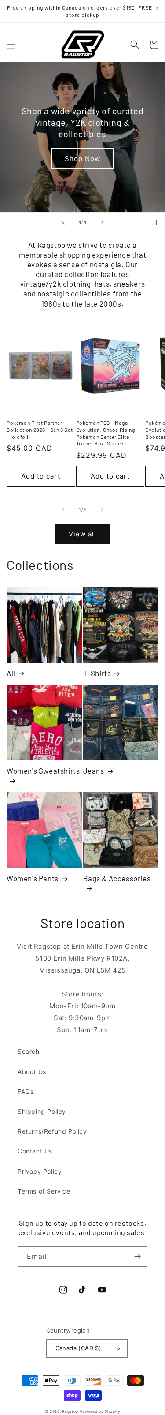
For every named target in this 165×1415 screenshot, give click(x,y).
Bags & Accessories (117, 878)
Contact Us (35, 1151)
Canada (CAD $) (78, 1347)
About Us (32, 1071)
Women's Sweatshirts (43, 770)
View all (82, 534)
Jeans (93, 770)
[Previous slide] (63, 222)
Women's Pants (33, 878)
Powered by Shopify (100, 1411)
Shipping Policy (42, 1111)
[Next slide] (102, 222)
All (11, 673)
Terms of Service (44, 1191)
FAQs (25, 1091)
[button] (11, 44)
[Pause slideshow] (155, 222)
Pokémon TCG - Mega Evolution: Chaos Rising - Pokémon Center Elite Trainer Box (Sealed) (107, 432)
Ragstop (70, 1411)
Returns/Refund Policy (52, 1131)
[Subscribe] (137, 1256)
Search (29, 1051)
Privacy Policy (40, 1171)
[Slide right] (102, 509)
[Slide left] (63, 509)
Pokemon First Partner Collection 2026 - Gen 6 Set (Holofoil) (40, 429)
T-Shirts (97, 673)
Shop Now (82, 158)
